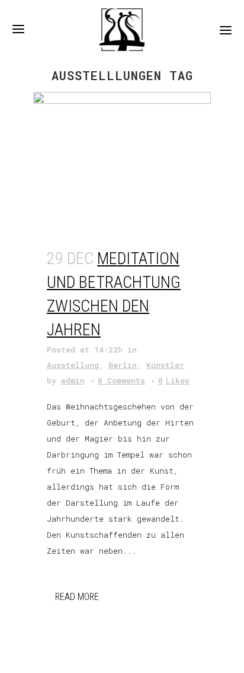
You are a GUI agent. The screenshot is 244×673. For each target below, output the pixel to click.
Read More (77, 596)
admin (73, 380)
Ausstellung (73, 365)
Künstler (165, 365)
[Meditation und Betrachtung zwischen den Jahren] (122, 162)
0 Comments (121, 380)
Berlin (122, 365)
